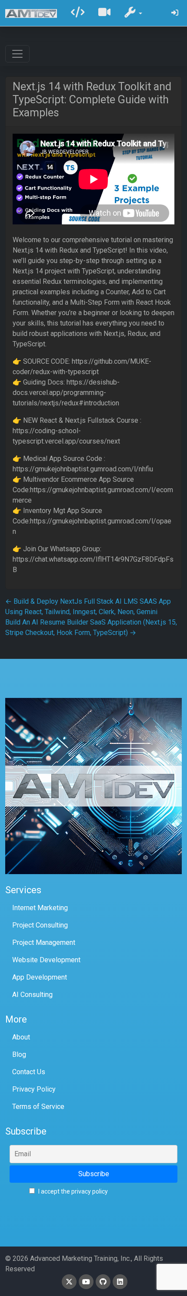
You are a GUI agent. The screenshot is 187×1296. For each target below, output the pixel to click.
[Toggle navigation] (17, 53)
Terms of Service (38, 1106)
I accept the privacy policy (72, 1191)
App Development (39, 977)
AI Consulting (32, 994)
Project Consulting (40, 925)
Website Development (46, 960)
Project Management (43, 942)
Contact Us (28, 1072)
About (21, 1037)
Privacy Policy (34, 1089)
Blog (19, 1054)
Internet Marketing (40, 908)
